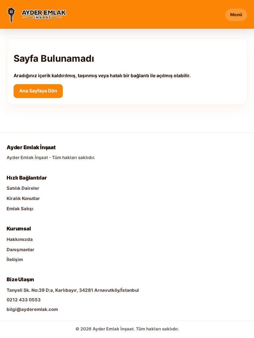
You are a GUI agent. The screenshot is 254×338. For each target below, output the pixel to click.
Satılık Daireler (23, 188)
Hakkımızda (20, 239)
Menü (236, 14)
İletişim (15, 259)
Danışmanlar (20, 249)
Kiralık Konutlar (23, 198)
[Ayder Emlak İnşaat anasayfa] (11, 15)
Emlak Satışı (20, 208)
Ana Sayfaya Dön (38, 90)
